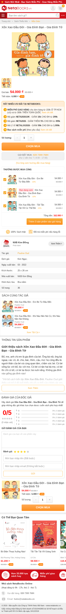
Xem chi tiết (47, 112)
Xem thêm (56, 244)
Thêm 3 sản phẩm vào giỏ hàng (45, 221)
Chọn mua (33, 146)
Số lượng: (7, 138)
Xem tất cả (33, 332)
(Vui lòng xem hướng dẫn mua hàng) (33, 163)
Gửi (33, 473)
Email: (21, 599)
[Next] (61, 543)
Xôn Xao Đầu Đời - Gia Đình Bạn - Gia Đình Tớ (31, 193)
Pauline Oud (23, 253)
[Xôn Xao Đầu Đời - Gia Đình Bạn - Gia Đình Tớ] (33, 75)
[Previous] (4, 543)
